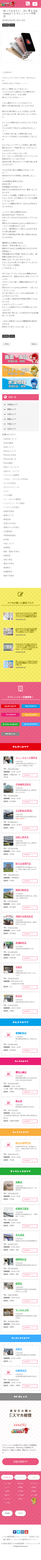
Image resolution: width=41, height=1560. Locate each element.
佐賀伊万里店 (8, 511)
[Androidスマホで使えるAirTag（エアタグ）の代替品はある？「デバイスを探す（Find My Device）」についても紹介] (8, 647)
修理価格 (20, 1487)
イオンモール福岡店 (11, 475)
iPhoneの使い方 (9, 459)
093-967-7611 (13, 1244)
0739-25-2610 (13, 1005)
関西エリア (11, 419)
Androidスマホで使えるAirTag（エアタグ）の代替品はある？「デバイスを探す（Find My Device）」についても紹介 (27, 646)
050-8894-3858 (13, 1321)
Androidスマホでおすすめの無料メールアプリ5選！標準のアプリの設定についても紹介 (26, 630)
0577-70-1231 (13, 1110)
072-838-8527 (13, 901)
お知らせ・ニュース (11, 471)
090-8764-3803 (13, 1083)
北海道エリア (12, 404)
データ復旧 (7, 1502)
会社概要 (34, 1491)
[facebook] (14, 1532)
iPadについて (8, 447)
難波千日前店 (8, 576)
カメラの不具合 (9, 483)
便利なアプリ (8, 515)
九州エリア (11, 429)
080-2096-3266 (13, 769)
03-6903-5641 (13, 1044)
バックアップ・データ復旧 (13, 503)
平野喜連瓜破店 (9, 535)
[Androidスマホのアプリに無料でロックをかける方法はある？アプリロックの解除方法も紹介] (8, 616)
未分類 (6, 539)
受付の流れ (20, 1483)
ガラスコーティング (11, 487)
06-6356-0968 (13, 795)
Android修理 (8, 443)
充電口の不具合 (9, 523)
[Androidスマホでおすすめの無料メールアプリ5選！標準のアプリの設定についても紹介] (8, 631)
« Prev (6, 344)
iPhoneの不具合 (9, 455)
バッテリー (7, 1487)
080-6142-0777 (13, 1154)
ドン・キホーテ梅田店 (12, 499)
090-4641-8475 (13, 978)
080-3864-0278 (13, 875)
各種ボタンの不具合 (11, 527)
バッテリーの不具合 (11, 507)
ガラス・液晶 (7, 1483)
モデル (12, 25)
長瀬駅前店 (7, 572)
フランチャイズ (34, 1483)
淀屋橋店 (6, 547)
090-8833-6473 (13, 1380)
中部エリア (11, 414)
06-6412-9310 (13, 928)
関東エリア (11, 409)
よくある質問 (20, 1495)
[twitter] (18, 1532)
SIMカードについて (11, 467)
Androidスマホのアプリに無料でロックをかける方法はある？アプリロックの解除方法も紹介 (26, 614)
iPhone (5, 25)
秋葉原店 (6, 555)
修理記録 (6, 519)
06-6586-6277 (13, 822)
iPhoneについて (9, 451)
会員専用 (34, 1487)
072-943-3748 (13, 848)
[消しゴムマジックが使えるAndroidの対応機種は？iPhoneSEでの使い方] (8, 664)
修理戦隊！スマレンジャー (27, 1543)
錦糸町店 (6, 567)
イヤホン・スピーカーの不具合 (15, 479)
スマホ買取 (7, 495)
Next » (34, 344)
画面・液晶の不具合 (11, 551)
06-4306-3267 (13, 952)
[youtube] (26, 1532)
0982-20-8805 (13, 1295)
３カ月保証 (20, 1491)
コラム (6, 491)
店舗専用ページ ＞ (30, 775)
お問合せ (20, 1498)
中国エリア (11, 424)
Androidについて (10, 439)
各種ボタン (7, 1495)
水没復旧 (7, 1491)
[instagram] (22, 1532)
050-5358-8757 (13, 1193)
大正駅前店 (7, 531)
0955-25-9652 (13, 1220)
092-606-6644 (13, 1268)
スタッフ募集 (34, 1495)
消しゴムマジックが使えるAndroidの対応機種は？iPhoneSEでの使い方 (27, 662)
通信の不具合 (8, 563)
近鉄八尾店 (21, 20)
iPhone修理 (8, 463)
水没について (8, 543)
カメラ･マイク (7, 1498)
